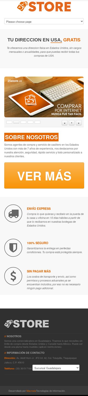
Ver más (44, 175)
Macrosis (31, 390)
